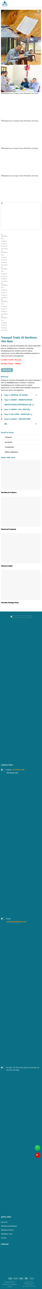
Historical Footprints (8, 529)
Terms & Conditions (30, 1286)
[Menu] (39, 3)
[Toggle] (3, 437)
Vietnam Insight (7, 566)
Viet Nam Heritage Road (10, 602)
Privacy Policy (30, 1283)
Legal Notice (30, 1282)
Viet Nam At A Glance (9, 492)
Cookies (30, 1284)
